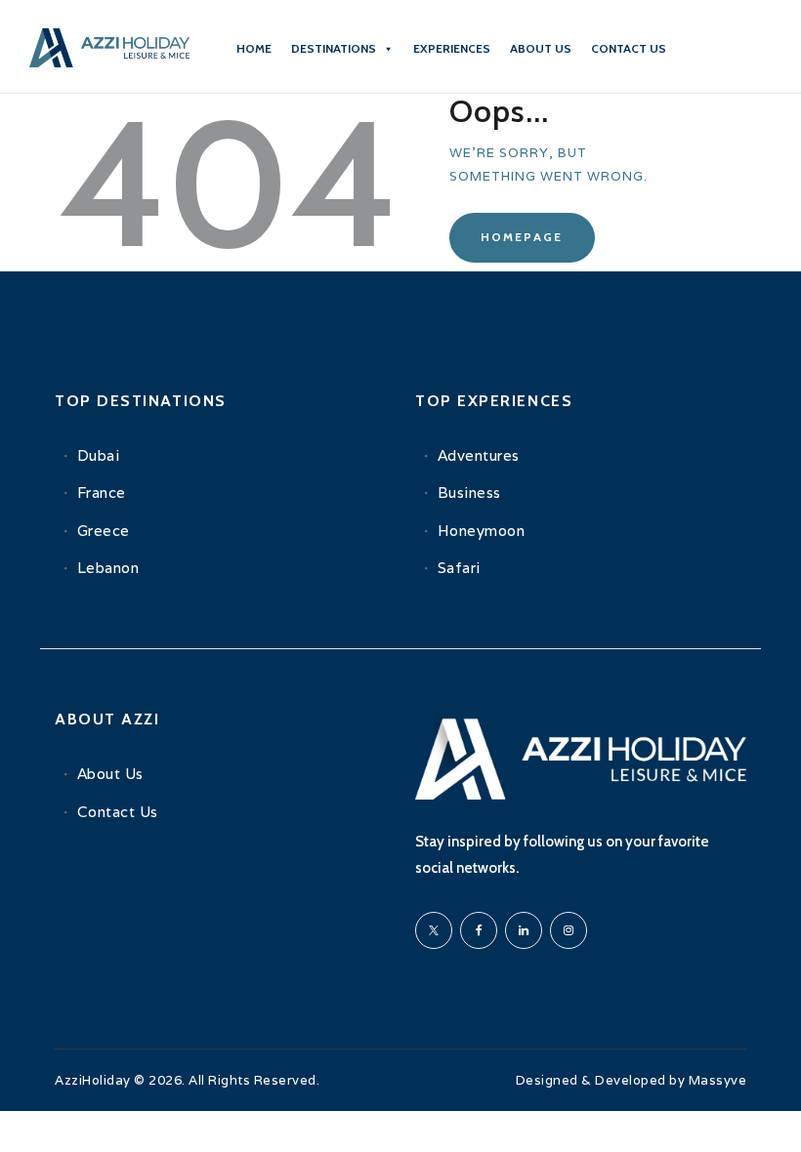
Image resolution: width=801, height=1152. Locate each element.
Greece (103, 530)
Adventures (479, 455)
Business (469, 492)
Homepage (522, 236)
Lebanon (108, 567)
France (101, 492)
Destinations (333, 48)
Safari (459, 567)
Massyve (718, 1080)
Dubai (98, 455)
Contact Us (117, 811)
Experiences (451, 48)
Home (254, 48)
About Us (110, 773)
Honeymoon (482, 530)
